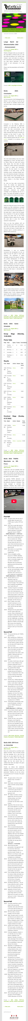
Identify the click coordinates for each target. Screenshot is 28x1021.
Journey (11, 316)
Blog (9, 29)
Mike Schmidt (7, 97)
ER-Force (21, 315)
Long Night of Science (16, 85)
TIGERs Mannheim (17, 318)
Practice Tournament (19, 316)
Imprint (22, 31)
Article (14, 368)
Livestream (19, 441)
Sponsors (18, 31)
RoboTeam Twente (8, 318)
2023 (9, 85)
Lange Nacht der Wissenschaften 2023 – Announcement (11, 44)
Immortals (6, 316)
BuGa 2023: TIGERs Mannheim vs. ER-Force (11, 461)
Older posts (7, 37)
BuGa (16, 315)
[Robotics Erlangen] (12, 8)
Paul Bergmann (7, 51)
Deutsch (5, 29)
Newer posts (20, 37)
